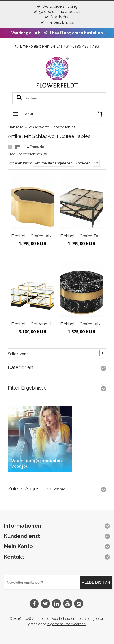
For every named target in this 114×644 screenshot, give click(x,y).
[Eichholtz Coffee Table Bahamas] (81, 201)
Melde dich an (95, 582)
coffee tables (64, 127)
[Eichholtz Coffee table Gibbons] (32, 201)
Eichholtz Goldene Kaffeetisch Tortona (48, 324)
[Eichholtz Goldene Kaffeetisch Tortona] (32, 289)
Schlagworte (38, 127)
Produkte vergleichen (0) (27, 154)
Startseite (15, 127)
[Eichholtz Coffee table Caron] (81, 289)
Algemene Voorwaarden (66, 624)
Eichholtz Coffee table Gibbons (41, 236)
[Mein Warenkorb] (99, 114)
